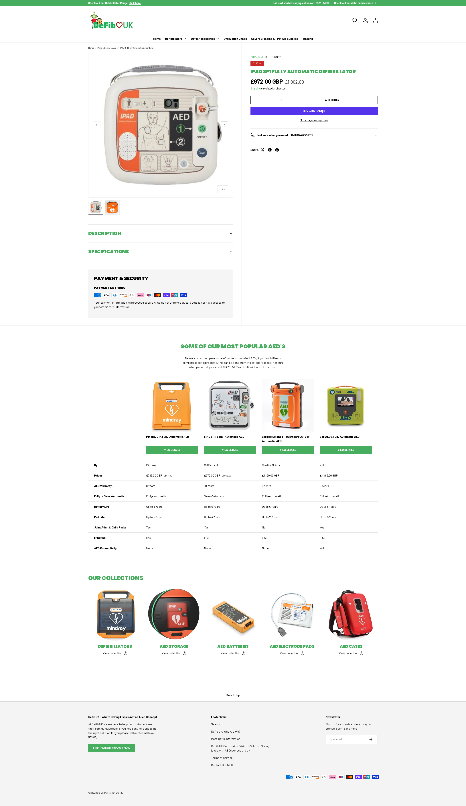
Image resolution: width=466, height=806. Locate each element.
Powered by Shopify (113, 792)
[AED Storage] (173, 614)
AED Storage (174, 646)
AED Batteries (233, 646)
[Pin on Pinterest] (277, 149)
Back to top (233, 695)
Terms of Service (222, 757)
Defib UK (99, 792)
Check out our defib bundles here (353, 3)
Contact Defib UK (222, 765)
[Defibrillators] (114, 614)
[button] (376, 21)
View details (172, 449)
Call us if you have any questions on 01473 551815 (301, 3)
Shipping (255, 88)
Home (157, 38)
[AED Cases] (351, 614)
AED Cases (351, 646)
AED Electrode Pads (292, 646)
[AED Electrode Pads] (292, 614)
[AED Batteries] (233, 614)
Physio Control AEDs (106, 47)
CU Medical (256, 57)
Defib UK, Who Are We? (225, 731)
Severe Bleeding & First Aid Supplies (274, 38)
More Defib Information (225, 738)
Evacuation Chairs (235, 38)
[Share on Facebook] (269, 149)
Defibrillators (173, 38)
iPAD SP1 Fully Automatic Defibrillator (137, 47)
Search (215, 724)
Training (308, 38)
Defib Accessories (203, 38)
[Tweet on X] (262, 149)
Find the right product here (111, 747)
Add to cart (333, 100)
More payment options (314, 120)
